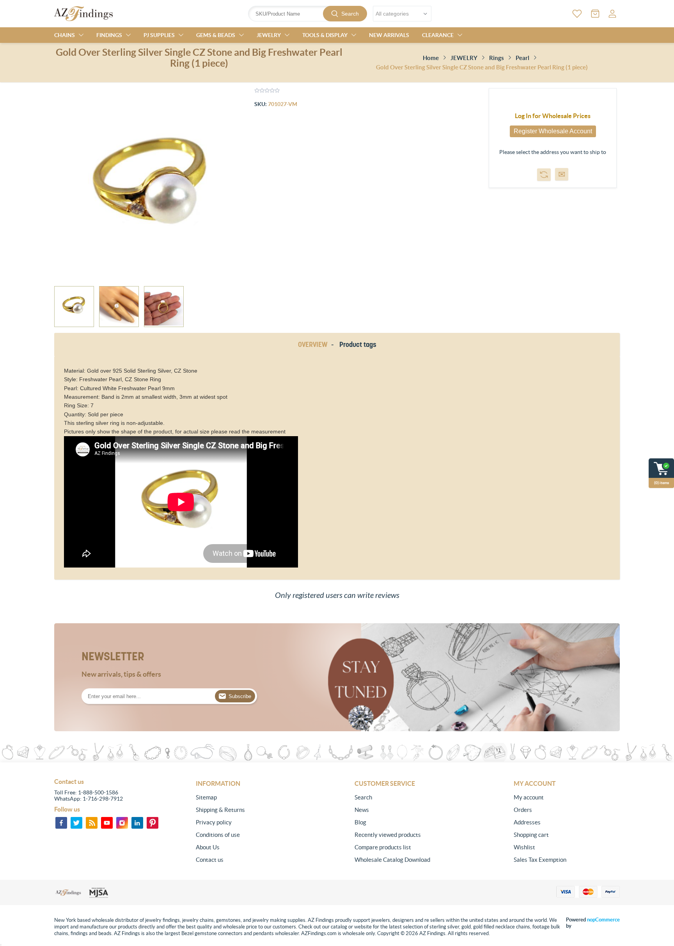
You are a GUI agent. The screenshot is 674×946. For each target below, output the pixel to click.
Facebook (61, 823)
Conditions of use (218, 834)
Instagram (122, 823)
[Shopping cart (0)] (595, 14)
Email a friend (561, 174)
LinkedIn (137, 823)
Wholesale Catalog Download (392, 859)
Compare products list (383, 847)
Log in (612, 14)
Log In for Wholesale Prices (553, 115)
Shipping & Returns (220, 809)
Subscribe (240, 696)
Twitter (76, 823)
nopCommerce (603, 920)
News (362, 809)
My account (529, 797)
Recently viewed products (388, 834)
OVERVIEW (312, 344)
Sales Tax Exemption (540, 859)
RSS (92, 823)
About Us (208, 847)
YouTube (107, 823)
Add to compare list (544, 174)
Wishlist (524, 847)
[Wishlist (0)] (577, 14)
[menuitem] (249, 797)
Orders (523, 809)
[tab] (314, 345)
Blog (360, 822)
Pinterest (152, 823)
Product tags (357, 344)
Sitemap (206, 797)
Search (350, 14)
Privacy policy (214, 822)
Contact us (209, 859)
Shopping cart (531, 834)
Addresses (527, 822)
